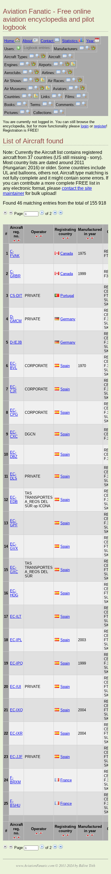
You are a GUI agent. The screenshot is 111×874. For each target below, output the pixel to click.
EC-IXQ (16, 710)
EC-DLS (13, 476)
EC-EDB (14, 499)
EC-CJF (13, 389)
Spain (65, 366)
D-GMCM (16, 319)
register (100, 126)
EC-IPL (16, 640)
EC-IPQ (16, 663)
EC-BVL (13, 365)
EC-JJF (16, 757)
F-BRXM (15, 780)
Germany (67, 319)
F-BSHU (15, 803)
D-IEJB (16, 342)
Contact (48, 41)
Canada (66, 253)
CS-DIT (16, 296)
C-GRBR (15, 274)
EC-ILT (15, 616)
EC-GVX (14, 546)
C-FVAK (15, 253)
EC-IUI (15, 686)
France (66, 780)
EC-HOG (14, 593)
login (85, 126)
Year (90, 41)
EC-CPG (14, 412)
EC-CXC (14, 434)
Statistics (70, 41)
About (27, 41)
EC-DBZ (13, 454)
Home (9, 41)
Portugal (67, 296)
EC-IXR (16, 733)
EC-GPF (14, 523)
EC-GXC (14, 569)
